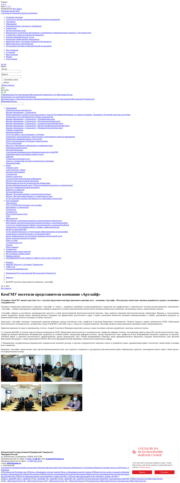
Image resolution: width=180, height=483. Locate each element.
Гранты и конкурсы (14, 176)
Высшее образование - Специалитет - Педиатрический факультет (33, 121)
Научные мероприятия (15, 172)
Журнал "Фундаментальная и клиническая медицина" (28, 194)
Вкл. (15, 9)
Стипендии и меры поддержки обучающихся (25, 35)
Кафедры (9, 157)
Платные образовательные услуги (20, 37)
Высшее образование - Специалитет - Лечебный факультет (30, 119)
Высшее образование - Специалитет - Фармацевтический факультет (34, 128)
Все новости (6, 288)
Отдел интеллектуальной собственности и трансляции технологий (34, 198)
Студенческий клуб (14, 243)
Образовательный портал (16, 148)
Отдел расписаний (13, 143)
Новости (9, 262)
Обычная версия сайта (10, 11)
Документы (11, 22)
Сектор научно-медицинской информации (23, 179)
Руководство (11, 28)
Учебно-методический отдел (18, 159)
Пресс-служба (12, 240)
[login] (2, 83)
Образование (11, 24)
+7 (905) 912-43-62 (34, 461)
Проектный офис (13, 163)
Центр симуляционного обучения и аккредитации (27, 141)
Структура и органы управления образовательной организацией (33, 19)
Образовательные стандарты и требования (23, 26)
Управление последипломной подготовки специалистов (29, 117)
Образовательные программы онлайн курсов (24, 154)
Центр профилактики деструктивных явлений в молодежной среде (34, 236)
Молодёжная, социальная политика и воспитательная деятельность (34, 221)
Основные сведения (14, 17)
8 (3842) (32, 459)
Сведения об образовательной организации (19, 13)
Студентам (10, 52)
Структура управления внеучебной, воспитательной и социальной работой (37, 225)
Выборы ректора (13, 256)
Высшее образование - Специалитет (21, 112)
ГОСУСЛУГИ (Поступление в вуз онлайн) (24, 205)
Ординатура (11, 210)
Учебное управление (14, 130)
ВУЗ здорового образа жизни (18, 254)
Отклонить (164, 472)
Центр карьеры (12, 247)
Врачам (9, 57)
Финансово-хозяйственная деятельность (22, 39)
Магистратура (12, 218)
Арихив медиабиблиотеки (17, 269)
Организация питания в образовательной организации (29, 46)
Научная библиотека (14, 150)
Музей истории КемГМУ (16, 229)
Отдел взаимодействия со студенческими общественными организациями (37, 232)
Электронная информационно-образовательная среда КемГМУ (32, 152)
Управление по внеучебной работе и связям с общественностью (32, 227)
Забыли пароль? (8, 85)
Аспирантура (11, 174)
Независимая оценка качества (18, 251)
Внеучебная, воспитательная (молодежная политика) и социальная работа (37, 223)
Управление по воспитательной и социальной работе (28, 234)
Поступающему (12, 201)
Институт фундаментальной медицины (22, 181)
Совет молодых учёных (16, 170)
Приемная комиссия (14, 132)
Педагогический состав (16, 30)
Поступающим (12, 50)
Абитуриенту (11, 203)
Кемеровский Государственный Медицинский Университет (31, 273)
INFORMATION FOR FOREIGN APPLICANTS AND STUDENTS (33, 258)
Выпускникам (12, 54)
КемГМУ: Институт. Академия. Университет (24, 264)
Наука (8, 165)
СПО (8, 216)
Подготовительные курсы (17, 214)
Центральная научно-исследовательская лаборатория (28, 183)
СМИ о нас (10, 267)
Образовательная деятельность (18, 110)
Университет (11, 249)
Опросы (9, 245)
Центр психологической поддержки (21, 238)
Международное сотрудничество (19, 44)
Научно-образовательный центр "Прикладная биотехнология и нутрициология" (39, 185)
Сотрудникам (11, 59)
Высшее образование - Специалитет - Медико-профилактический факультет (38, 126)
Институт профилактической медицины (23, 187)
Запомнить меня (11, 80)
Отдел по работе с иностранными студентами (25, 134)
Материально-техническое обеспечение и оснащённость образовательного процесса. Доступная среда (48, 33)
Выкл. (19, 9)
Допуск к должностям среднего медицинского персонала (30, 161)
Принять (142, 472)
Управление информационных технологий (24, 139)
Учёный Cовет (12, 168)
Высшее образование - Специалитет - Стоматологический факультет (34, 123)
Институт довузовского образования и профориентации (29, 145)
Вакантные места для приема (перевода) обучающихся (28, 41)
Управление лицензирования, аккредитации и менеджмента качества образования (40, 137)
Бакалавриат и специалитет (17, 207)
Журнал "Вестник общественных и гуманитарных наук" (29, 196)
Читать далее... (145, 467)
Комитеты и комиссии (15, 190)
